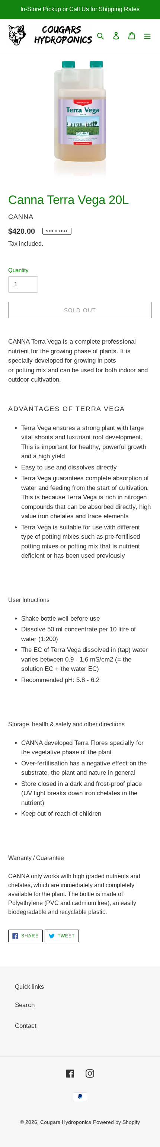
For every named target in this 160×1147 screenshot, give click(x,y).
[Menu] (147, 35)
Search (25, 1005)
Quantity (18, 270)
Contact (25, 1025)
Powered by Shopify (116, 1122)
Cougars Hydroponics (65, 1122)
